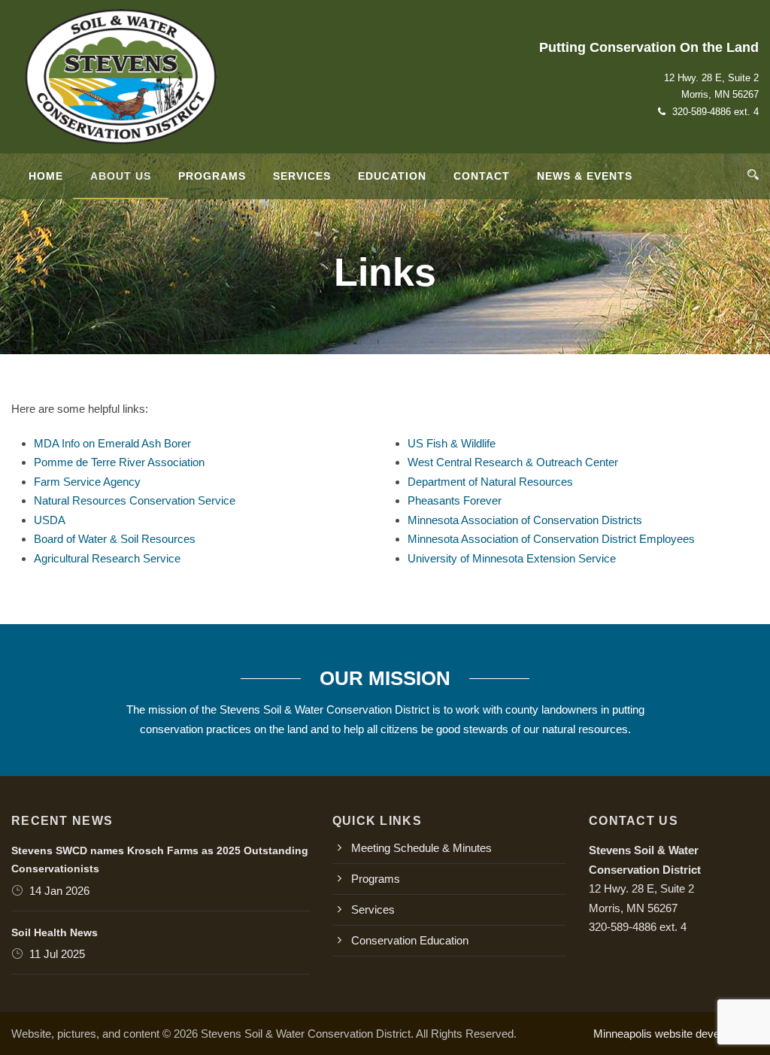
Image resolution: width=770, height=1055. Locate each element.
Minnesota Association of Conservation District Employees (551, 538)
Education (392, 176)
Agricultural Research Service (107, 558)
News (584, 176)
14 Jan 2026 (59, 890)
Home (46, 176)
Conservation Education (409, 940)
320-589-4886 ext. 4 (715, 111)
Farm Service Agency (87, 481)
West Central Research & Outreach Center (513, 462)
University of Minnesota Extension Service (512, 558)
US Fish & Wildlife (452, 443)
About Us (120, 176)
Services (302, 176)
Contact (481, 176)
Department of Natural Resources (490, 481)
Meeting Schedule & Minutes (421, 847)
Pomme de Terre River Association (119, 462)
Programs (212, 176)
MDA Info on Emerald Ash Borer (112, 443)
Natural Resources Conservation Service (134, 500)
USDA (49, 520)
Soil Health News (54, 932)
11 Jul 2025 (57, 953)
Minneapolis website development (676, 1033)
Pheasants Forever (455, 500)
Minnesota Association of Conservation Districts (525, 520)
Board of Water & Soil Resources (115, 538)
